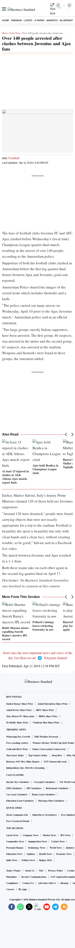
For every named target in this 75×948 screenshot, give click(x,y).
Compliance (12, 883)
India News (15, 33)
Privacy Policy (55, 870)
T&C (41, 870)
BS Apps (23, 889)
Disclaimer (11, 876)
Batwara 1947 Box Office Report (22, 761)
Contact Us (28, 883)
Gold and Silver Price (17, 749)
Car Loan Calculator (17, 794)
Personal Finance (15, 847)
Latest (28, 20)
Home (5, 20)
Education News (14, 854)
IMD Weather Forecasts (46, 736)
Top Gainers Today (38, 755)
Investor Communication (33, 876)
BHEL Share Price (48, 716)
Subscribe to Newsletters (44, 814)
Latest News (12, 835)
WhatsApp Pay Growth (18, 736)
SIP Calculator (33, 788)
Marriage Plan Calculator (51, 800)
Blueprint (66, 20)
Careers (10, 889)
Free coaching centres (17, 742)
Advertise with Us (47, 883)
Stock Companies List (17, 814)
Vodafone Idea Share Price (46, 722)
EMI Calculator (14, 788)
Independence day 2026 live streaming (25, 767)
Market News (49, 835)
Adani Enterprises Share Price (53, 703)
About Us (29, 870)
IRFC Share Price (45, 710)
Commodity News (15, 841)
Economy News (63, 854)
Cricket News (58, 841)
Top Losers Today (15, 755)
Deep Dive (57, 755)
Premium (16, 20)
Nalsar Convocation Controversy (49, 749)
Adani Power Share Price (19, 710)
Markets (52, 20)
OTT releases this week (55, 761)
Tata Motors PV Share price (20, 716)
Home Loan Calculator (43, 794)
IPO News (65, 835)
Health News (45, 854)
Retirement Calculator (57, 788)
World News (56, 847)
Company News (30, 835)
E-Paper (39, 20)
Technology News (36, 847)
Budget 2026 (45, 860)
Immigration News (37, 841)
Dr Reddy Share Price (17, 722)
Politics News (28, 860)
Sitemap (64, 883)
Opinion (31, 854)
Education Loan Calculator (20, 800)
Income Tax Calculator (17, 782)
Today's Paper (13, 870)
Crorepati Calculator (44, 782)
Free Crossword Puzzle (17, 821)
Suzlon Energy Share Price (19, 703)
